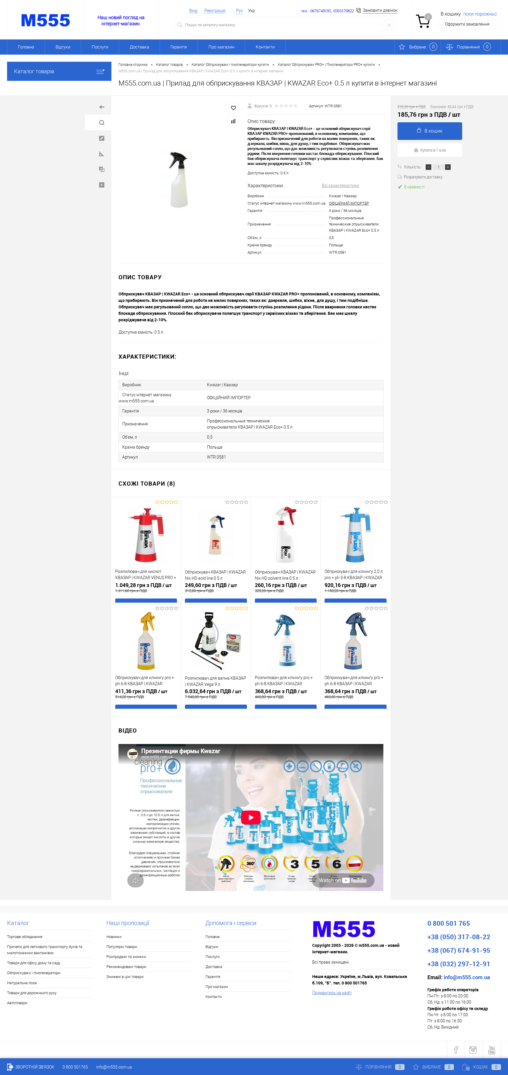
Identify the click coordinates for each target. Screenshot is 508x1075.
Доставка (139, 47)
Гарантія (179, 47)
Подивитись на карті (332, 992)
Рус (239, 10)
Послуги (100, 47)
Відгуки (63, 47)
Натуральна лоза (22, 983)
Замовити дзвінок (380, 10)
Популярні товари (121, 946)
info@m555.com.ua (114, 1067)
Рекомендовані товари (126, 966)
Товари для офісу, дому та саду (33, 963)
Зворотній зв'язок (34, 1067)
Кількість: (413, 167)
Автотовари (17, 1003)
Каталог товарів (34, 71)
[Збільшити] (179, 179)
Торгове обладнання (24, 936)
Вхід (193, 10)
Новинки (113, 936)
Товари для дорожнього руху (31, 993)
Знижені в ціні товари (124, 976)
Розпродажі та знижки (126, 956)
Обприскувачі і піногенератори (33, 973)
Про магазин (221, 47)
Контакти (265, 47)
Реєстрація (214, 10)
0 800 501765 (75, 1067)
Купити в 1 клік (433, 150)
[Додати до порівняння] (233, 121)
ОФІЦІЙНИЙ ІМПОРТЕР (349, 203)
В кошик (433, 131)
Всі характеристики (340, 185)
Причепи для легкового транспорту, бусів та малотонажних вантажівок (44, 949)
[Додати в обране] (233, 108)
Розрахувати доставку (423, 177)
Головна (26, 47)
